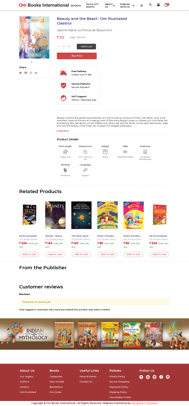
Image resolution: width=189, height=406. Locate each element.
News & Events (88, 376)
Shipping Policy (118, 392)
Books (75, 5)
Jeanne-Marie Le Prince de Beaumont (84, 30)
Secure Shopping (119, 381)
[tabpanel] (34, 37)
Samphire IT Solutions (144, 403)
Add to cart (86, 46)
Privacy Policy (117, 376)
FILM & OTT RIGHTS (92, 5)
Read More (63, 131)
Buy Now (76, 55)
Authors (24, 381)
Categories (56, 376)
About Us (109, 5)
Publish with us (125, 5)
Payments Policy (118, 387)
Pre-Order (56, 392)
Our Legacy (26, 376)
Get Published (28, 392)
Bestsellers (56, 387)
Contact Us (86, 381)
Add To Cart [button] (29, 254)
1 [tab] (31, 62)
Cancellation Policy (120, 397)
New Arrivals (57, 381)
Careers (24, 387)
